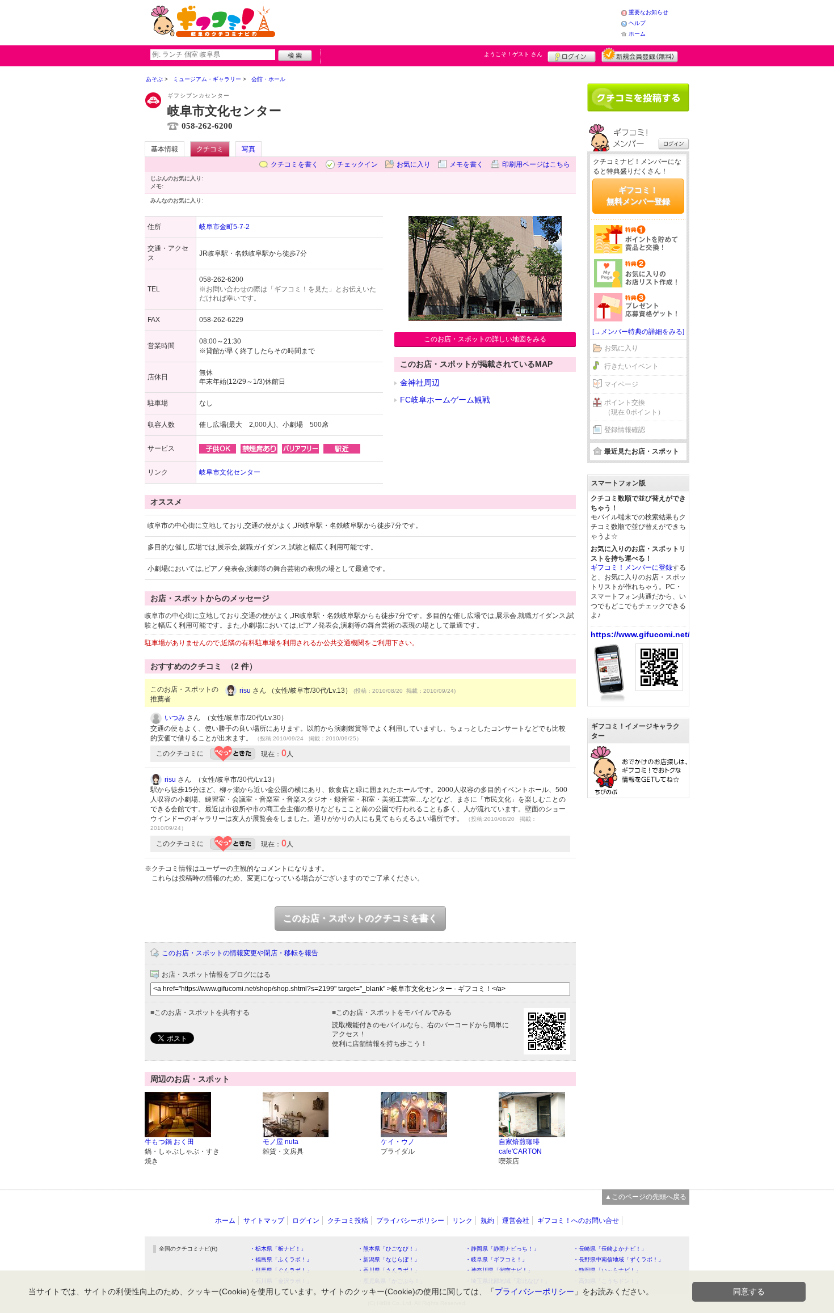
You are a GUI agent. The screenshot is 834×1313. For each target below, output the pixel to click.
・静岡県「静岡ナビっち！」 (502, 1249)
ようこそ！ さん (513, 54)
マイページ (621, 384)
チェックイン (357, 164)
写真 (248, 149)
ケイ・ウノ (398, 1142)
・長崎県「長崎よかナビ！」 (610, 1249)
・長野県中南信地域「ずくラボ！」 (618, 1259)
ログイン (571, 55)
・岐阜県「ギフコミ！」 (496, 1259)
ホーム (637, 34)
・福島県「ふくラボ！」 (281, 1259)
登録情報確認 (624, 430)
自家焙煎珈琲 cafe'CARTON (520, 1146)
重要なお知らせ (648, 12)
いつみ (175, 718)
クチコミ (210, 149)
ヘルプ (637, 23)
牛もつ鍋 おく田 (169, 1142)
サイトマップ (263, 1221)
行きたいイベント (631, 366)
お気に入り (414, 164)
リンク (462, 1221)
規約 (487, 1221)
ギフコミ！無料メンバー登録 (638, 195)
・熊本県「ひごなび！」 (388, 1249)
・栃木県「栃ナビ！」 (278, 1249)
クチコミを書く (294, 164)
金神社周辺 (420, 382)
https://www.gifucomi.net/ (640, 634)
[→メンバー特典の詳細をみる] (638, 332)
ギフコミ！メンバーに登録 (631, 567)
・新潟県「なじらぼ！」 (388, 1259)
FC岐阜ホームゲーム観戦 (445, 399)
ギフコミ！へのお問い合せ (578, 1221)
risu (245, 690)
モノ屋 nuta (280, 1142)
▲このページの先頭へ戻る (645, 1197)
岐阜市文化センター (229, 472)
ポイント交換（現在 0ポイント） (634, 407)
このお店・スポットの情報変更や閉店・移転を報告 (240, 953)
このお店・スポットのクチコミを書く (360, 918)
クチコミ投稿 (347, 1221)
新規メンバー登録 (639, 55)
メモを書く (466, 164)
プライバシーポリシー (410, 1221)
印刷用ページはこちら (536, 164)
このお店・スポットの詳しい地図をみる (485, 339)
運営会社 (515, 1221)
